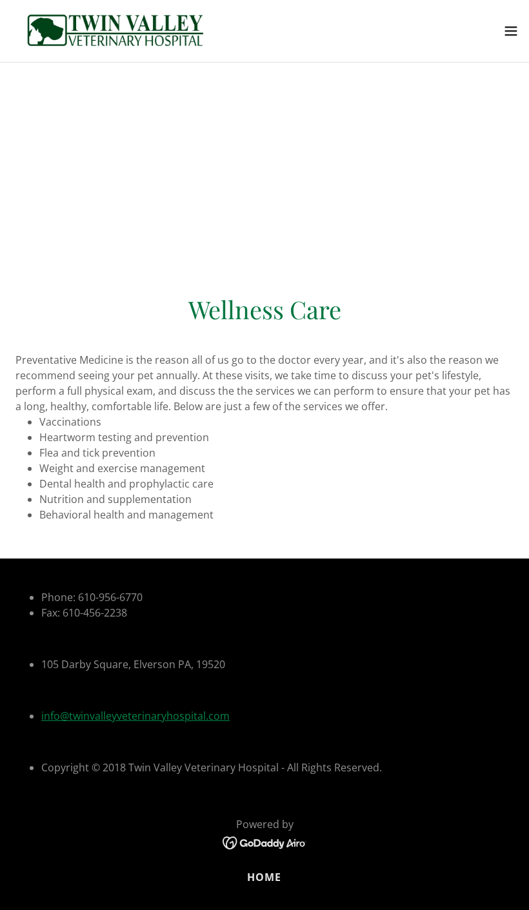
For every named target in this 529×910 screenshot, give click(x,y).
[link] (114, 31)
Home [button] (264, 877)
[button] (511, 31)
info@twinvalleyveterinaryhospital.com (135, 716)
